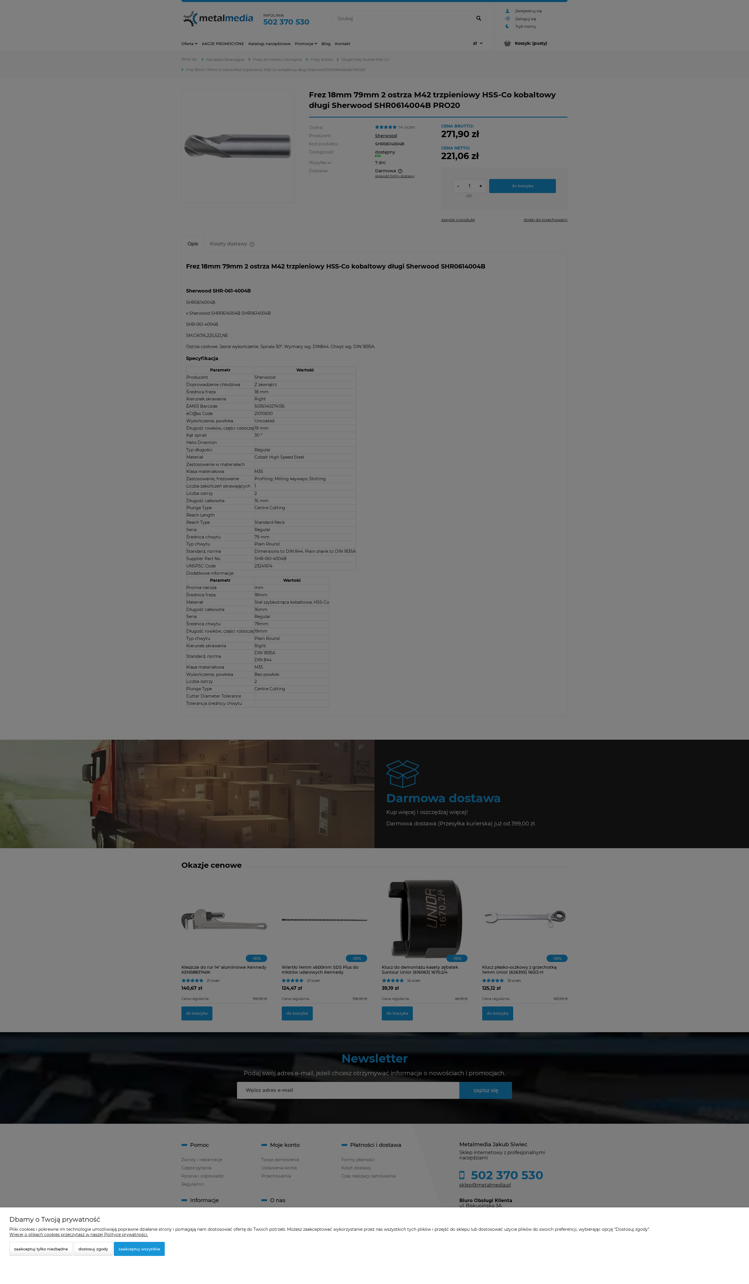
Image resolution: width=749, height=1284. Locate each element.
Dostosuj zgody (93, 1249)
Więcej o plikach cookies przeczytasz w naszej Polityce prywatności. (78, 1234)
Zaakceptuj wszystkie (139, 1249)
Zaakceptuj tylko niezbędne (41, 1249)
